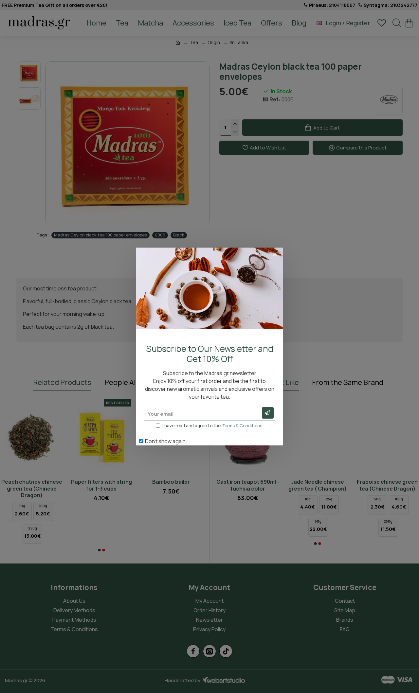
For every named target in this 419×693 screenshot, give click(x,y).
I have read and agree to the (212, 425)
